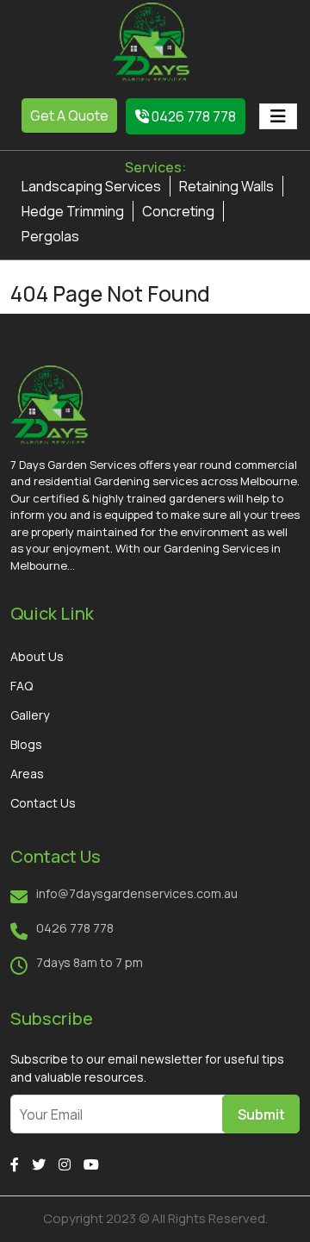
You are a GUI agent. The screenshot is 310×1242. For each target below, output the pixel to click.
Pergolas (50, 236)
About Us (37, 656)
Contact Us (43, 803)
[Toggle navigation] (278, 116)
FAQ (21, 685)
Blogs (26, 744)
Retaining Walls (226, 186)
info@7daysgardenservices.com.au (137, 893)
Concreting (178, 211)
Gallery (29, 715)
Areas (27, 773)
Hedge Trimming (73, 211)
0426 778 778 (192, 116)
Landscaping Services (91, 186)
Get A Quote (69, 115)
